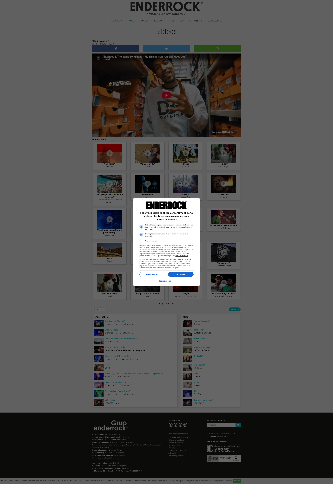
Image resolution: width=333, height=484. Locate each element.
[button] (166, 241)
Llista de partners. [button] (181, 256)
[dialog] (166, 242)
